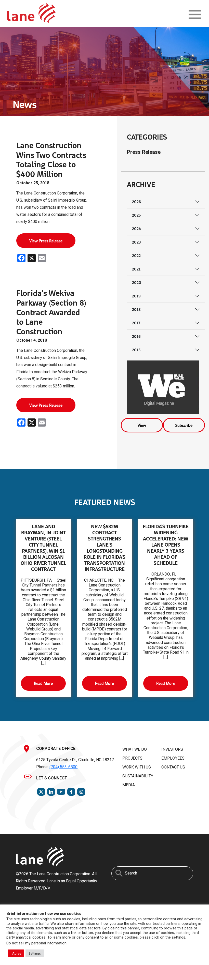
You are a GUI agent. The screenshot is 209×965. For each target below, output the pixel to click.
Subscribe (183, 425)
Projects (132, 758)
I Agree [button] (16, 953)
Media (128, 785)
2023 (136, 242)
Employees (173, 758)
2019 (136, 295)
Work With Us (136, 767)
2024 (136, 228)
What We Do (134, 749)
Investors (172, 749)
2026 (136, 201)
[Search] (119, 873)
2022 (136, 255)
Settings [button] (35, 953)
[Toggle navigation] (195, 14)
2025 (136, 215)
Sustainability (137, 776)
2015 (136, 349)
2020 (136, 282)
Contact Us (173, 767)
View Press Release (45, 240)
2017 (136, 322)
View (142, 425)
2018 (136, 309)
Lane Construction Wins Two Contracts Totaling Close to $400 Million (51, 159)
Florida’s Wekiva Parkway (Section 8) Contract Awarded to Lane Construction (51, 312)
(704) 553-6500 (63, 767)
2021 (136, 269)
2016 (136, 336)
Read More (43, 683)
